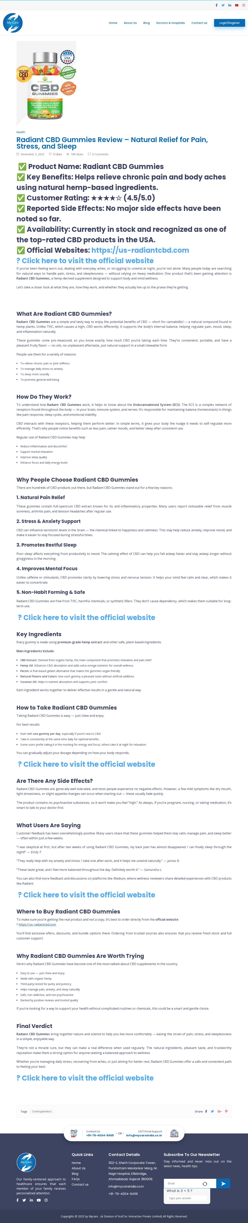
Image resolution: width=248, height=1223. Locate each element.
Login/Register (230, 23)
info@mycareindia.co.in (144, 1135)
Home (113, 23)
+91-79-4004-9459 (100, 1135)
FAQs (76, 1179)
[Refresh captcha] (204, 1184)
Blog (146, 23)
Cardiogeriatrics (42, 1111)
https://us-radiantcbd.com (140, 250)
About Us (130, 23)
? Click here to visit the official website (85, 261)
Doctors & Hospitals (170, 23)
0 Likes (57, 154)
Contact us (199, 23)
